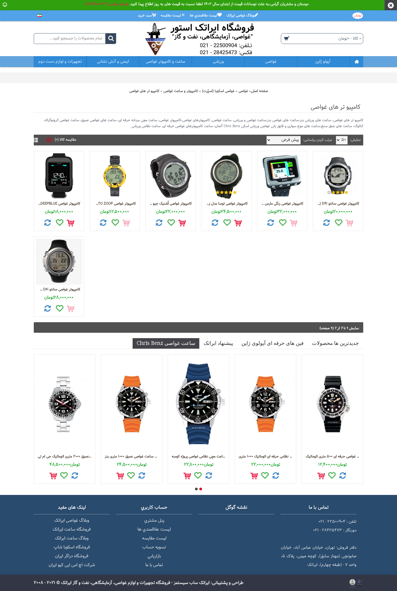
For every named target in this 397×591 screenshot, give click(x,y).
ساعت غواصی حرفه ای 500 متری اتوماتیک (333, 457)
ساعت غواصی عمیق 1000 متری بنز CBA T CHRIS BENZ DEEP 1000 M (132, 457)
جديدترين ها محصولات (335, 343)
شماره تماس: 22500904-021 (106, 4)
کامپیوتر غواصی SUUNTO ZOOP (114, 204)
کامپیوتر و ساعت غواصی (180, 91)
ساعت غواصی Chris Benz (166, 343)
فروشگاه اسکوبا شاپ (72, 547)
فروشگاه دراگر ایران (71, 556)
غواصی (243, 91)
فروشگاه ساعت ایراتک (72, 529)
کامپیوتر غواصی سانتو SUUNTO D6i (58, 290)
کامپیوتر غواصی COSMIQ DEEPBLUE (58, 204)
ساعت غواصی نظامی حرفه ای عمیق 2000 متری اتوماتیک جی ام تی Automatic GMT (65, 457)
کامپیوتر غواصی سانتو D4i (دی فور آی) (337, 204)
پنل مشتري (154, 520)
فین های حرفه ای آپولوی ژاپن (272, 343)
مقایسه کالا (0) (65, 140)
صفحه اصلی (259, 91)
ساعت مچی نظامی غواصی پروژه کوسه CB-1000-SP (199, 457)
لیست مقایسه (154, 538)
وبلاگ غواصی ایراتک (71, 520)
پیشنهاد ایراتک (218, 343)
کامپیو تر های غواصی (144, 91)
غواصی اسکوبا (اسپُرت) (218, 91)
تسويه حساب (154, 547)
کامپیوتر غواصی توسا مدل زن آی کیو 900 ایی (225, 204)
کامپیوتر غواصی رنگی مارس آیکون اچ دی (281, 204)
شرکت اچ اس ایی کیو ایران (72, 565)
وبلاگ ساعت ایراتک (72, 538)
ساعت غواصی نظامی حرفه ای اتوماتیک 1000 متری (266, 457)
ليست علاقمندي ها (154, 529)
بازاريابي (154, 556)
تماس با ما (154, 565)
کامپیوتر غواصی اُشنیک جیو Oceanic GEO (169, 204)
